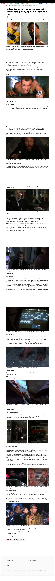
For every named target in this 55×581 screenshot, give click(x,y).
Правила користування (31, 558)
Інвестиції (34, 3)
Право (47, 3)
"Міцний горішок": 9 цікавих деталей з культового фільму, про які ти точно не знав (24, 5)
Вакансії (8, 565)
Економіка (17, 3)
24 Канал (3, 3)
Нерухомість (41, 3)
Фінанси (27, 3)
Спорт (52, 3)
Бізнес (22, 3)
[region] (27, 578)
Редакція (8, 558)
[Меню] (2, 1)
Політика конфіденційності (32, 560)
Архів (28, 565)
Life (9, 5)
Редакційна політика (10, 560)
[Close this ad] (54, 575)
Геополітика (9, 3)
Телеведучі (8, 563)
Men (7, 5)
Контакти (29, 563)
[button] (11, 20)
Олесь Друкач (11, 16)
